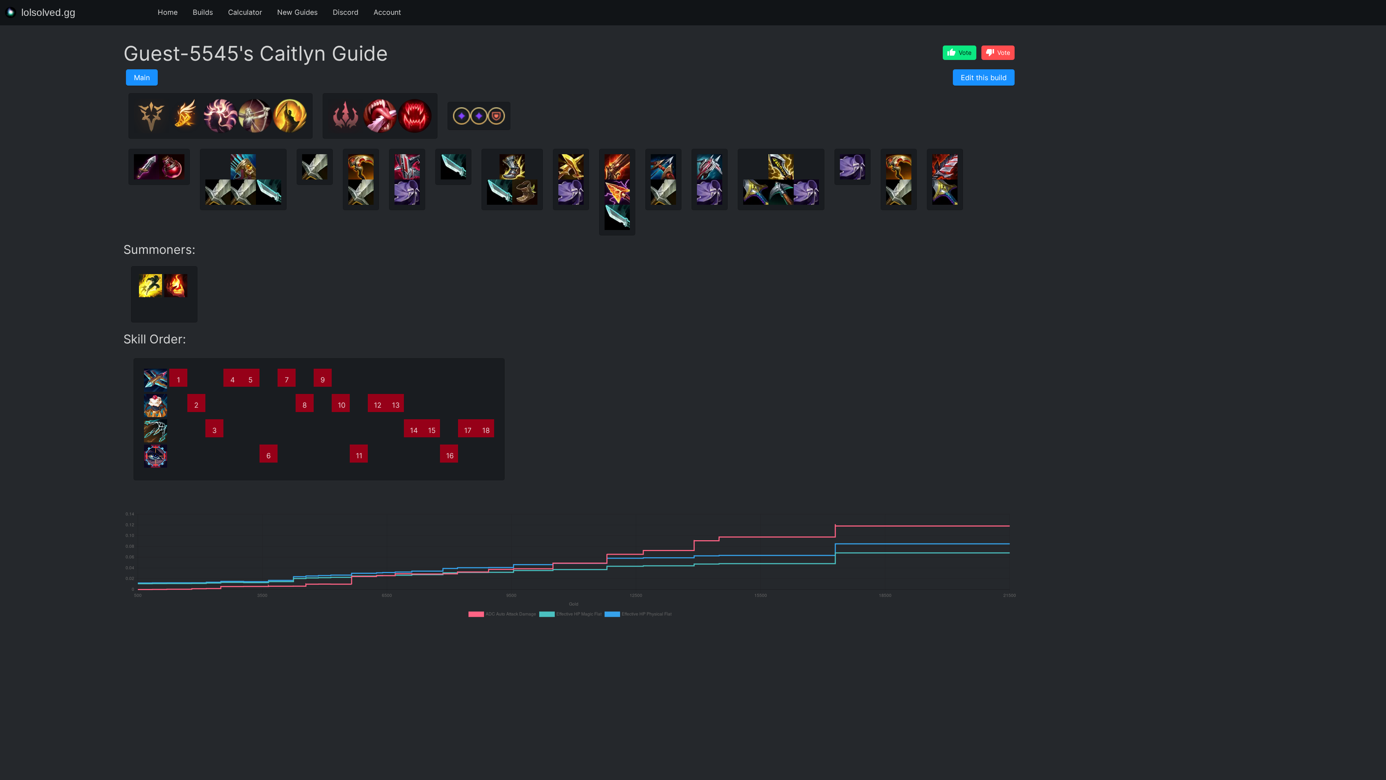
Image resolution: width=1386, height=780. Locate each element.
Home (168, 12)
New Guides (297, 12)
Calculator (245, 12)
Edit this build (984, 77)
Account (387, 12)
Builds (203, 12)
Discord (345, 12)
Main (142, 77)
